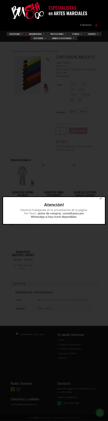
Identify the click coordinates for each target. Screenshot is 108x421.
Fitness (75, 33)
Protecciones (57, 33)
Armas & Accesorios (62, 38)
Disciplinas (14, 33)
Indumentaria (35, 33)
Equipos (92, 33)
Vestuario (38, 38)
